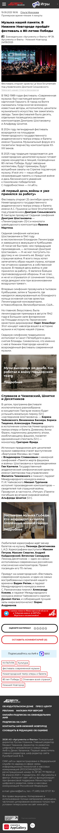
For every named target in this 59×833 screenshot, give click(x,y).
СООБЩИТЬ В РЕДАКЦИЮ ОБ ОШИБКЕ (25, 730)
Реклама (8, 710)
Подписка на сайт (14, 722)
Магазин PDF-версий (29, 710)
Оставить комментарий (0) (29, 639)
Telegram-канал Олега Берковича (20, 90)
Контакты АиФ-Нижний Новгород (24, 726)
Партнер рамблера (28, 818)
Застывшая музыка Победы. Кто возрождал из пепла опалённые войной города (27, 519)
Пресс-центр (44, 706)
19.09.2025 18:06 (9, 12)
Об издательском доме (17, 706)
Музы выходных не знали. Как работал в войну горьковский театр (29, 372)
